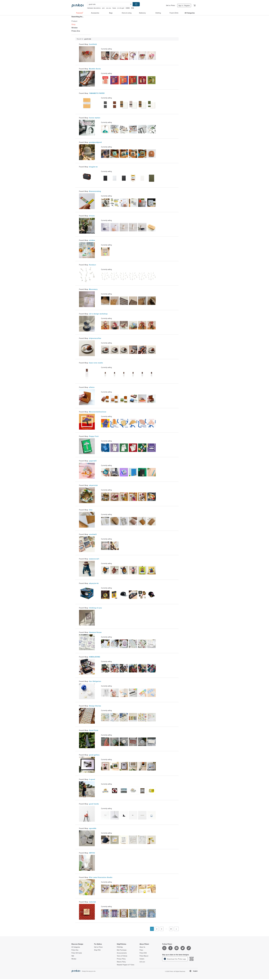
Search (136, 4)
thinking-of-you (95, 608)
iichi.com (142, 961)
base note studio (96, 363)
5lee (90, 510)
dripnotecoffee (95, 338)
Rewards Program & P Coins (125, 964)
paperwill (93, 461)
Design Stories (95, 706)
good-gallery (94, 755)
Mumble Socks (95, 69)
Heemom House (95, 632)
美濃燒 (128, 8)
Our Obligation (95, 681)
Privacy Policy (121, 959)
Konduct (92, 265)
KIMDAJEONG (94, 657)
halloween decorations (94, 8)
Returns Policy (121, 961)
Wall (72, 956)
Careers (142, 959)
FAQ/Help (120, 947)
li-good (92, 779)
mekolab (92, 902)
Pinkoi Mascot (144, 956)
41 (171, 929)
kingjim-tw (93, 167)
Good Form (93, 730)
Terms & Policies (122, 956)
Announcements (122, 953)
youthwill (93, 534)
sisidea (92, 240)
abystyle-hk (94, 583)
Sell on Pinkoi (170, 5)
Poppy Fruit (94, 436)
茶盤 (132, 8)
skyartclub (93, 485)
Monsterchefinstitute (97, 412)
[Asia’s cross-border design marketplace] (77, 5)
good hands (94, 804)
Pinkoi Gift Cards (76, 953)
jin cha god (120, 8)
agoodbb (92, 828)
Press (141, 950)
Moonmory (93, 289)
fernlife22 (93, 44)
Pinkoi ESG (143, 953)
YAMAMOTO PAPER (97, 93)
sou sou (108, 8)
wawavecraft (94, 559)
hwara (114, 8)
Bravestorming (95, 191)
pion (103, 8)
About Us (142, 947)
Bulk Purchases (122, 950)
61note (92, 216)
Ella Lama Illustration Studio (100, 877)
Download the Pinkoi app (176, 959)
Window (74, 27)
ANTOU (92, 853)
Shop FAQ (97, 950)
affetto (92, 387)
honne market (94, 118)
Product (74, 21)
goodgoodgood (95, 142)
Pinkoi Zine (75, 31)
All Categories (75, 947)
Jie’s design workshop (98, 314)
